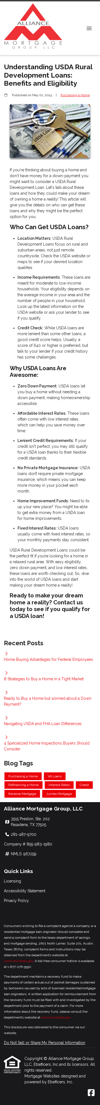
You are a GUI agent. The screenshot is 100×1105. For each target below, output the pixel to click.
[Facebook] (91, 1093)
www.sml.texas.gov (18, 961)
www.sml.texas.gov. (56, 1017)
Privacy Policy (16, 900)
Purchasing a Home (75, 95)
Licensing (12, 881)
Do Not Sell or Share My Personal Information (44, 1042)
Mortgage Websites (42, 1076)
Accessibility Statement (24, 891)
